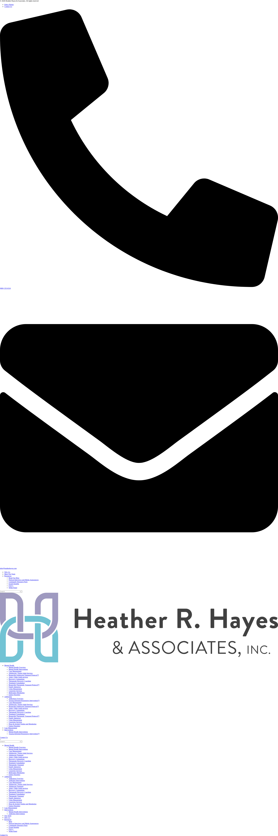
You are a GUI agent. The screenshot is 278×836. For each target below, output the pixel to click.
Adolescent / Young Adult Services (21, 673)
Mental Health (9, 665)
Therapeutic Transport (16, 765)
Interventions (8, 730)
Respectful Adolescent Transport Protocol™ (24, 675)
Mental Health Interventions (18, 669)
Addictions (8, 697)
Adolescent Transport (16, 755)
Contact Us (8, 6)
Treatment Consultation (17, 683)
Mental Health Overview (17, 667)
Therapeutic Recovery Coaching (20, 681)
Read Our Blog (14, 578)
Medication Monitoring (17, 693)
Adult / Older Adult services (18, 677)
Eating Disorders (14, 695)
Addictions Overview (16, 699)
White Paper (13, 588)
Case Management (15, 671)
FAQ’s (11, 586)
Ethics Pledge (9, 5)
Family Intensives (15, 687)
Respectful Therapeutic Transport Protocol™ (24, 685)
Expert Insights (14, 584)
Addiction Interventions (17, 780)
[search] (21, 591)
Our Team (7, 816)
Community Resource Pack (18, 582)
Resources (7, 576)
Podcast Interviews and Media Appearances (24, 580)
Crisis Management (15, 689)
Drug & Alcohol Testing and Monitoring (22, 724)
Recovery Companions (16, 679)
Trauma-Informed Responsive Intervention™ (24, 701)
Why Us (7, 572)
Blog (10, 821)
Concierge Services (15, 691)
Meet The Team (9, 574)
